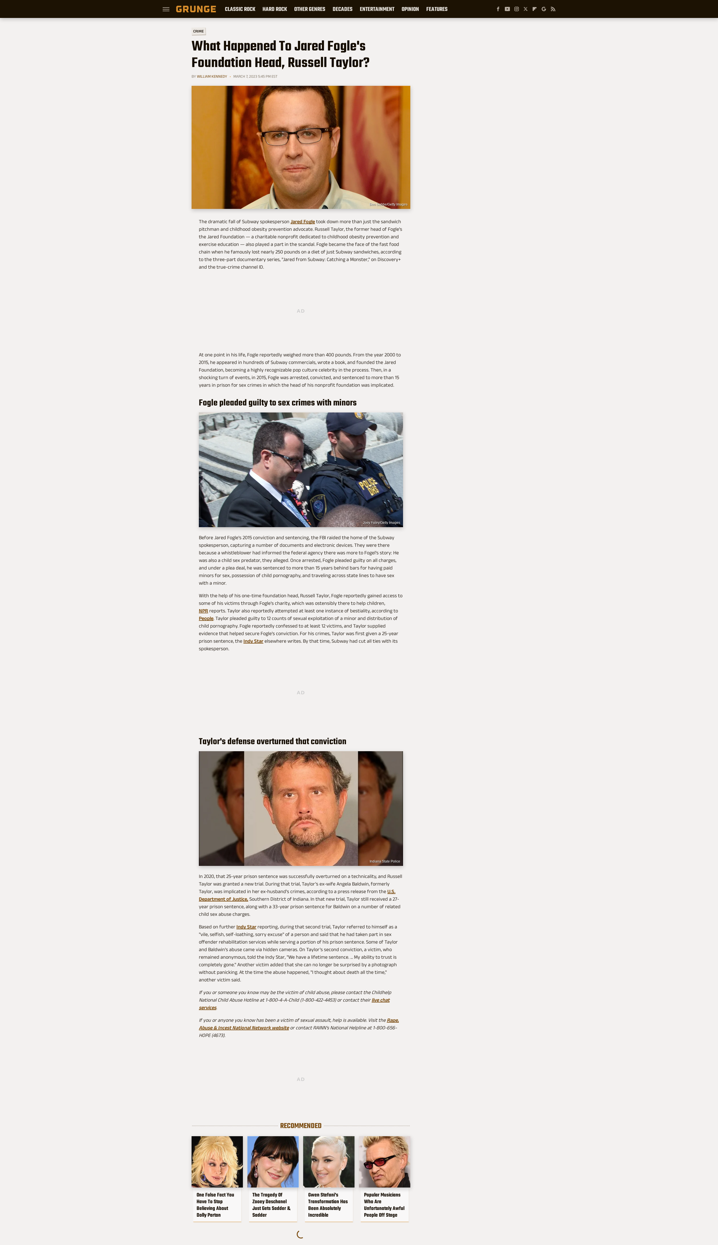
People (206, 618)
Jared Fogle (303, 221)
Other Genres (309, 9)
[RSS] (553, 9)
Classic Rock (240, 9)
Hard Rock (275, 9)
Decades (343, 9)
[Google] (543, 9)
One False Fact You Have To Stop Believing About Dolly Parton (215, 1204)
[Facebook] (498, 9)
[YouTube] (507, 9)
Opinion (410, 9)
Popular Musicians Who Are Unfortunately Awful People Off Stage (384, 1204)
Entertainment (377, 9)
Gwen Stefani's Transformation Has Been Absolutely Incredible (328, 1204)
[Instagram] (516, 9)
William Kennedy (212, 76)
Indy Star (253, 641)
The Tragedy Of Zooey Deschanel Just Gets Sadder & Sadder (271, 1204)
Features (437, 9)
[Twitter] (525, 9)
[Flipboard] (534, 9)
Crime (198, 31)
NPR (203, 611)
